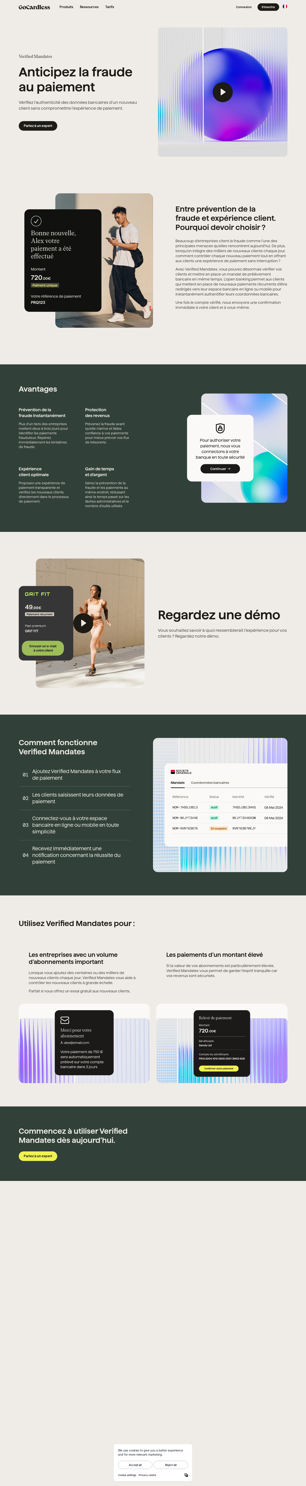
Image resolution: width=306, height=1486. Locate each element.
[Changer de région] (284, 6)
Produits (66, 7)
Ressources (89, 7)
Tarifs (109, 7)
